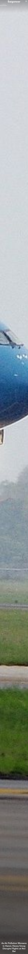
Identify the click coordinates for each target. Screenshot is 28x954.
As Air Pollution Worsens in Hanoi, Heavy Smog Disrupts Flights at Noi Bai (14, 947)
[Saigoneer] (14, 1)
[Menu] (26, 1)
